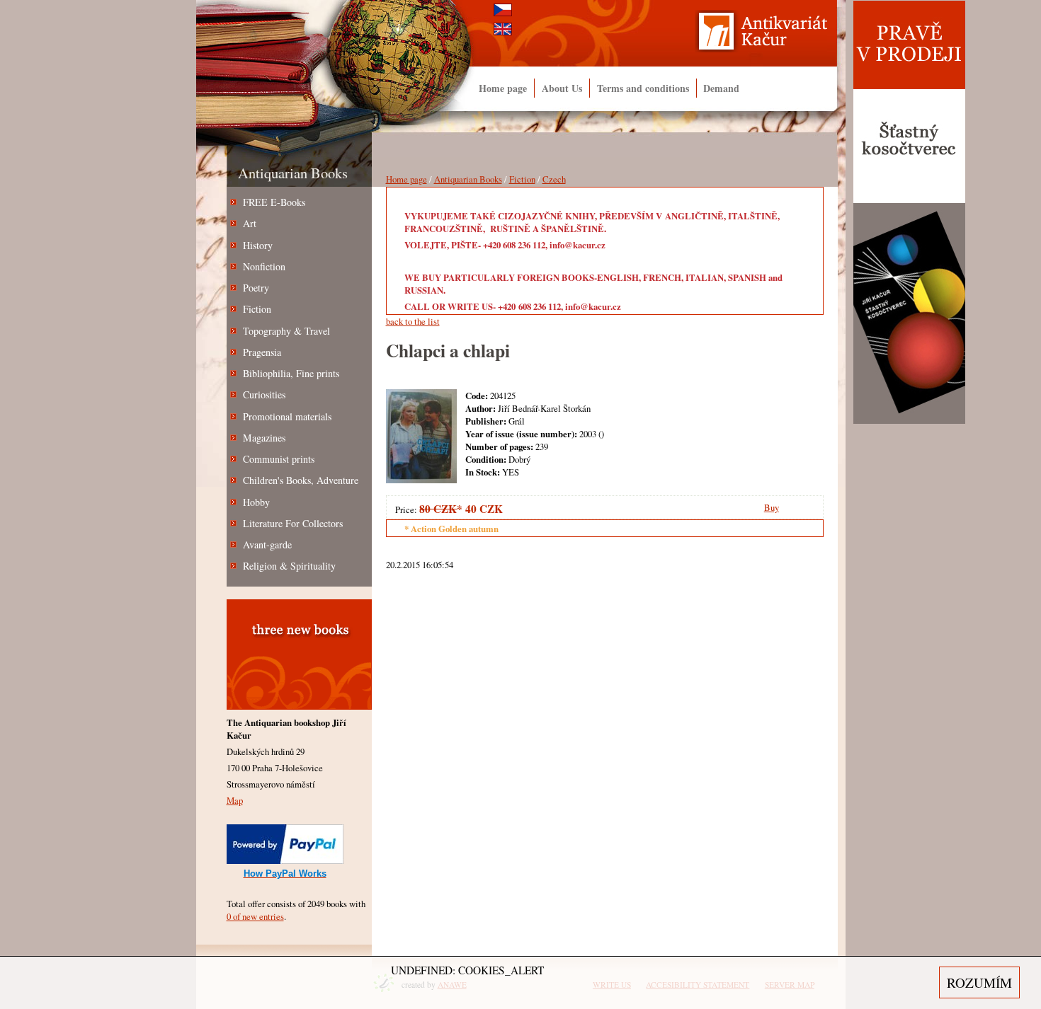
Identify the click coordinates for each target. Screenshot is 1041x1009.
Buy (771, 507)
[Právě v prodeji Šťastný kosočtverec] (909, 421)
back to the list (413, 321)
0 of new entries (255, 916)
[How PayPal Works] (285, 860)
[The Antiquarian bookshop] (771, 34)
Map (235, 800)
